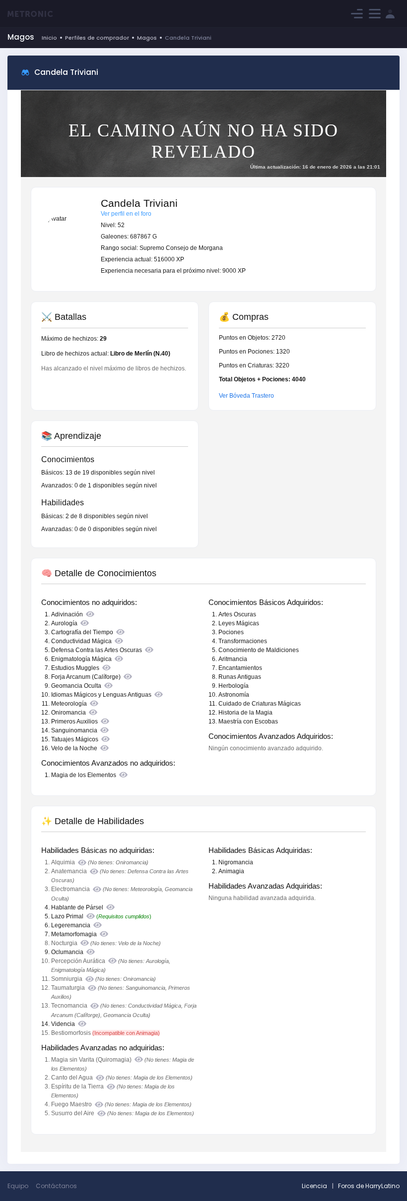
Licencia (314, 1186)
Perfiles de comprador (97, 38)
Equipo (17, 1186)
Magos (147, 38)
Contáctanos (56, 1186)
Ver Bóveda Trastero (246, 395)
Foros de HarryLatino (369, 1186)
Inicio (49, 38)
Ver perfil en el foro (126, 213)
